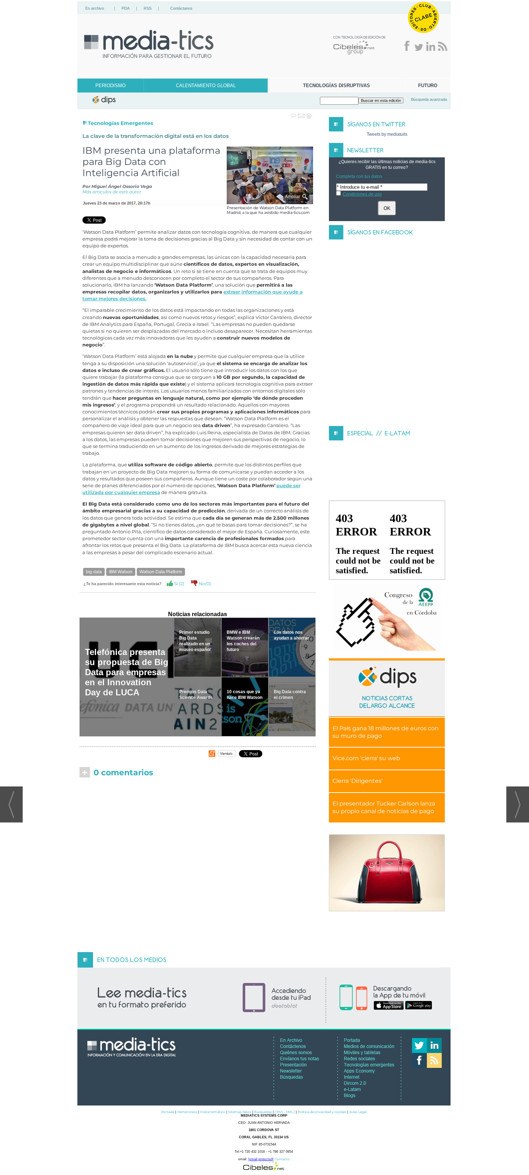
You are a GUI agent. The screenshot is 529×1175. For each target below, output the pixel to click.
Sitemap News (239, 1112)
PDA (126, 8)
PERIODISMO (110, 85)
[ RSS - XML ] (285, 1112)
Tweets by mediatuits (387, 134)
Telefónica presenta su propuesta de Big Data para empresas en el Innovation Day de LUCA (126, 672)
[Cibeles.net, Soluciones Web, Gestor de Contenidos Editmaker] (264, 1168)
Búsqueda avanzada (429, 99)
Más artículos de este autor (111, 191)
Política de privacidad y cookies (322, 1112)
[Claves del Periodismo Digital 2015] (387, 617)
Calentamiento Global (206, 85)
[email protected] (260, 1159)
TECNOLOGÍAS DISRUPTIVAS (336, 85)
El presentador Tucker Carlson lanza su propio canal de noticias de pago (384, 807)
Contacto (282, 1159)
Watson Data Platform (161, 571)
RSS (148, 8)
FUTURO (427, 85)
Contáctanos (181, 8)
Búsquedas (263, 1112)
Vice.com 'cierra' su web (366, 758)
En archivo (94, 8)
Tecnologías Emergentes (120, 123)
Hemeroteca (187, 1112)
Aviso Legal (357, 1112)
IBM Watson (120, 571)
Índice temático (212, 1112)
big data (94, 571)
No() (204, 583)
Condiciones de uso (362, 194)
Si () (178, 583)
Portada (167, 1112)
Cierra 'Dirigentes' (358, 780)
